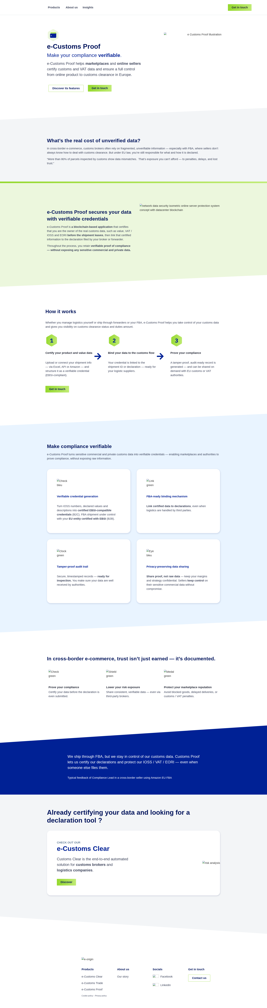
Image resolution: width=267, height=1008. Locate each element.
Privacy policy (101, 996)
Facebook (166, 976)
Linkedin (165, 985)
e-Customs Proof (92, 989)
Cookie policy (87, 996)
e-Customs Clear (92, 976)
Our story (123, 976)
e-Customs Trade (92, 983)
